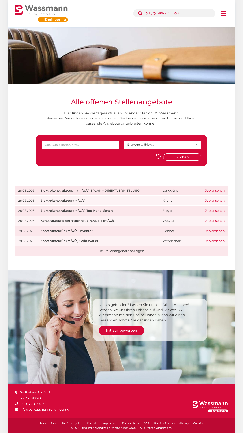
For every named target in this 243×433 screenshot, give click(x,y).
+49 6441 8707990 (33, 404)
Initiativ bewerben (121, 330)
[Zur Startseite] (44, 13)
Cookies (198, 423)
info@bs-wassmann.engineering (44, 409)
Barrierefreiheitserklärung (171, 423)
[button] (142, 13)
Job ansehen (215, 190)
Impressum (110, 423)
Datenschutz (130, 423)
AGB (147, 423)
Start (42, 423)
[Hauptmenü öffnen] (223, 15)
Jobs (54, 423)
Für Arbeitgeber (72, 423)
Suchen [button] (182, 157)
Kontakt (92, 423)
